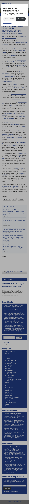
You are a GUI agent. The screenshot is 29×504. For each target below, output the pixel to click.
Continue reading (7, 23)
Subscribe (21, 18)
